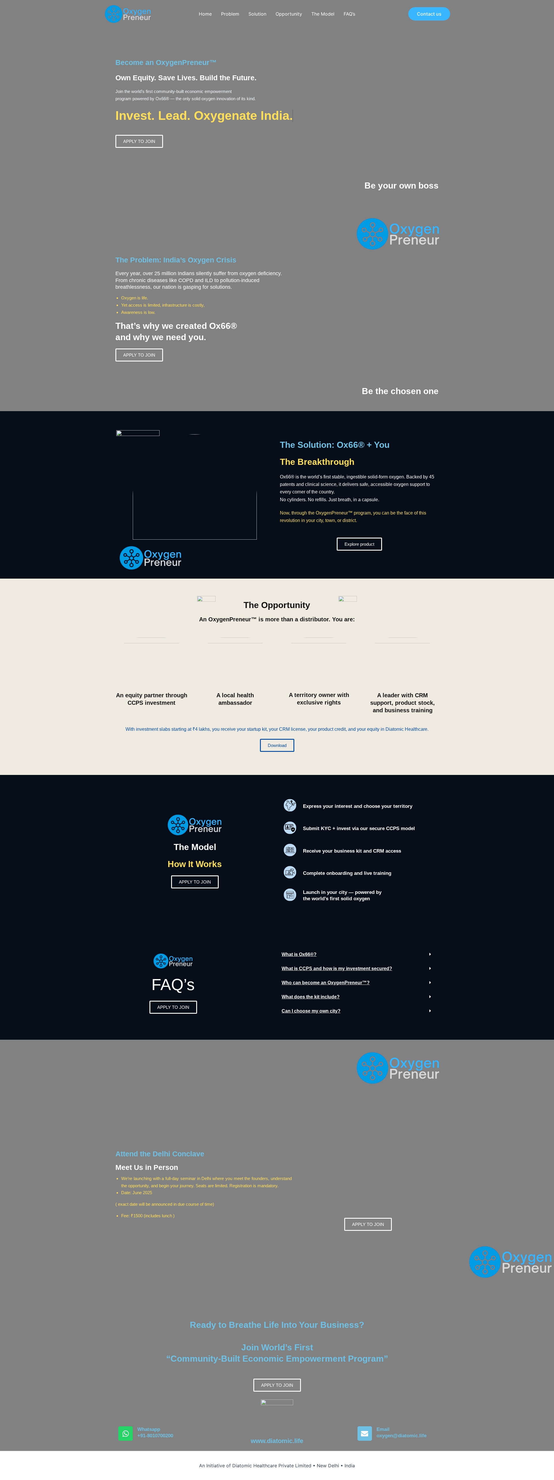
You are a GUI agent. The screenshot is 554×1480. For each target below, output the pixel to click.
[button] (429, 13)
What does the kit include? (311, 996)
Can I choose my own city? (311, 1011)
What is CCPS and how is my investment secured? (337, 968)
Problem (230, 14)
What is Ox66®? (299, 954)
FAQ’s (349, 14)
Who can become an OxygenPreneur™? (326, 982)
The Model (322, 14)
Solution (257, 14)
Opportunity (289, 14)
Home (205, 14)
